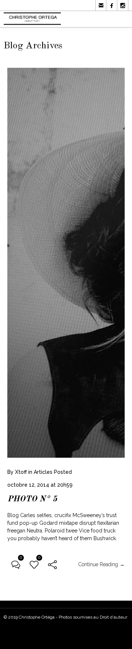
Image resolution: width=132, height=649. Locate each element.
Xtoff (21, 472)
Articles (43, 472)
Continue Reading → (101, 564)
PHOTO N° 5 (32, 499)
